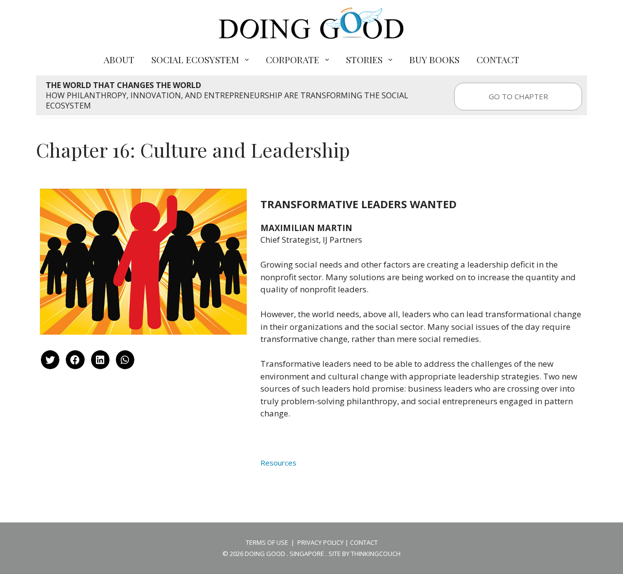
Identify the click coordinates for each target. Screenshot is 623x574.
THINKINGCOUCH (376, 553)
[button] (50, 359)
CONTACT (364, 542)
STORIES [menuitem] (364, 59)
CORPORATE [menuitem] (292, 59)
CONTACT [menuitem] (497, 59)
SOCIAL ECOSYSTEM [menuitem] (195, 59)
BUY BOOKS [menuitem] (434, 59)
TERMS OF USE (267, 542)
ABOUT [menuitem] (119, 59)
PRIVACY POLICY (320, 542)
